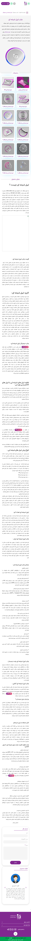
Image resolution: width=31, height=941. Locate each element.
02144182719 (13, 916)
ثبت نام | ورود (4, 3)
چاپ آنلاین (9, 693)
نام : (27, 833)
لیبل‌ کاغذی (11, 775)
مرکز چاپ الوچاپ (22, 12)
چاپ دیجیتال (15, 12)
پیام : (26, 845)
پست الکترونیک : (24, 839)
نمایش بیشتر (15, 822)
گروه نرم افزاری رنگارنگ (12, 940)
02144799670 (13, 917)
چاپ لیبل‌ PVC (18, 430)
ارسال (15, 862)
